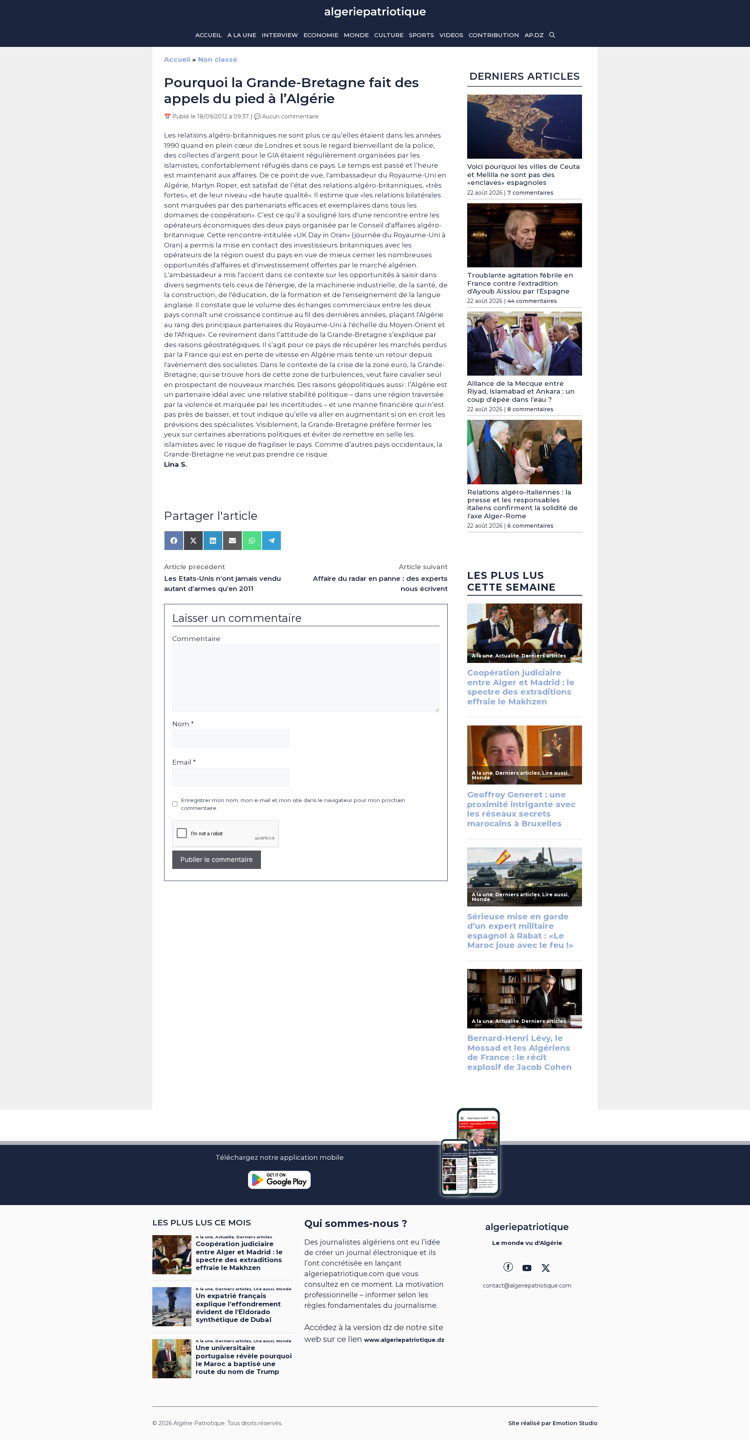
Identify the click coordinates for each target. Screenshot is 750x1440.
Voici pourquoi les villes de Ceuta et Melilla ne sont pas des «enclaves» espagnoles (523, 174)
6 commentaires (530, 525)
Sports (421, 35)
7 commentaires (530, 192)
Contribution (494, 35)
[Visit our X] (545, 1268)
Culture (389, 35)
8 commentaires (530, 409)
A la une (241, 35)
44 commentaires (532, 300)
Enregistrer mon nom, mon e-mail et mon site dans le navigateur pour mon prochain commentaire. (293, 804)
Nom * (183, 724)
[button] (552, 35)
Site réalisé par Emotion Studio (553, 1423)
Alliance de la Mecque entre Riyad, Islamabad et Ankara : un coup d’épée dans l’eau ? (521, 391)
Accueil (208, 35)
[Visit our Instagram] (527, 1268)
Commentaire (196, 639)
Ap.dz (534, 35)
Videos (451, 35)
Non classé (217, 59)
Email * (184, 762)
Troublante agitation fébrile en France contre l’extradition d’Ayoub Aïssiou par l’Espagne (520, 283)
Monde (356, 35)
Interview (280, 35)
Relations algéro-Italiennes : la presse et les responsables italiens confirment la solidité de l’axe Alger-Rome (522, 504)
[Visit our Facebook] (508, 1268)
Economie (321, 35)
